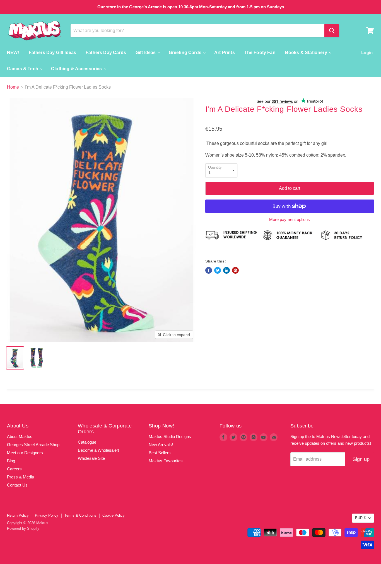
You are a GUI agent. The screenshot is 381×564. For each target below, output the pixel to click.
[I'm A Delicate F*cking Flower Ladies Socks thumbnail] (36, 358)
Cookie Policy (113, 515)
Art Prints (224, 52)
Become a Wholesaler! (98, 450)
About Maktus (19, 436)
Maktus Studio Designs (170, 436)
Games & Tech (23, 68)
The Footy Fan (260, 52)
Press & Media (20, 477)
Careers (14, 468)
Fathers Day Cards (106, 52)
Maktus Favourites (166, 460)
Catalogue (87, 442)
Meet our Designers (25, 452)
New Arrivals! (161, 444)
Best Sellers (160, 452)
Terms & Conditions (80, 515)
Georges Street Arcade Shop (33, 444)
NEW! (13, 52)
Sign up (361, 459)
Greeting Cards (185, 52)
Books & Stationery (306, 52)
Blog (11, 460)
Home (13, 87)
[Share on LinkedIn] (226, 270)
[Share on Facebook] (208, 270)
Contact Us (17, 485)
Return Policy (18, 515)
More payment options (289, 219)
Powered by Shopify (23, 528)
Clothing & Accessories (77, 68)
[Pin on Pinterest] (235, 270)
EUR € (360, 518)
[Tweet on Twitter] (217, 270)
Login (367, 52)
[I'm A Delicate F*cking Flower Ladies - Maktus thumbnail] (15, 358)
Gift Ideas (146, 52)
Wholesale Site (91, 458)
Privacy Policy (46, 515)
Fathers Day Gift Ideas (52, 52)
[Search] (331, 30)
